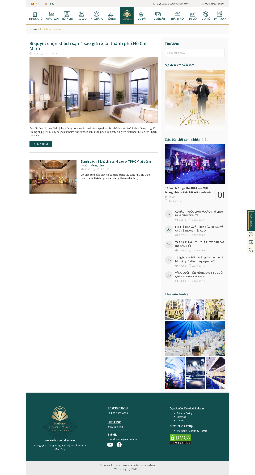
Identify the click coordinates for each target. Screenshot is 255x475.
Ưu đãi (142, 18)
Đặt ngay (220, 18)
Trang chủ (35, 18)
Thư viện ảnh (158, 18)
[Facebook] (119, 444)
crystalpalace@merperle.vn (123, 439)
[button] (40, 144)
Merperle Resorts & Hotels (192, 430)
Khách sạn (52, 18)
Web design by (127, 469)
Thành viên (178, 18)
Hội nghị (67, 18)
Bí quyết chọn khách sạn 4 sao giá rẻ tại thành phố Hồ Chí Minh (87, 45)
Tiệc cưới (81, 18)
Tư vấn (193, 18)
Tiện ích (111, 18)
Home (33, 29)
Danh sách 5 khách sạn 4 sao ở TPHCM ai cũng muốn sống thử (116, 163)
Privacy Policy (184, 413)
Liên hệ (206, 18)
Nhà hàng (97, 18)
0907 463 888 (115, 427)
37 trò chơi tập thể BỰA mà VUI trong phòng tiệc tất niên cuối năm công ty (189, 192)
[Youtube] (110, 444)
